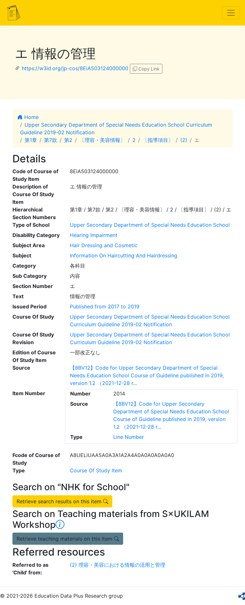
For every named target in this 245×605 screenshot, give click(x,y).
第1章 (31, 140)
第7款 (50, 140)
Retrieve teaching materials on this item (65, 538)
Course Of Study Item (96, 470)
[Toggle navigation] (231, 12)
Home (31, 117)
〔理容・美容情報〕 (102, 140)
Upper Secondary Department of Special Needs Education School (150, 225)
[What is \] (60, 524)
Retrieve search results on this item (60, 501)
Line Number (128, 437)
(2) (183, 140)
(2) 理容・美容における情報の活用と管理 (117, 565)
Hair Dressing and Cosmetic (103, 245)
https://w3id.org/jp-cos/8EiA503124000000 (75, 68)
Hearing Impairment (93, 235)
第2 (68, 140)
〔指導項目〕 (158, 140)
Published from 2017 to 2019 (104, 306)
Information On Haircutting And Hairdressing (123, 255)
